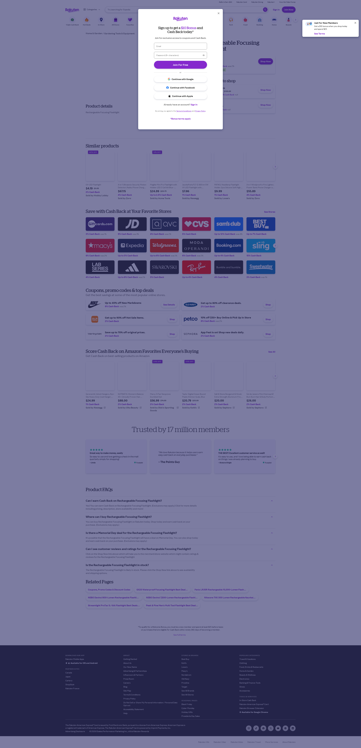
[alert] (330, 28)
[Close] (355, 22)
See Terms (319, 33)
